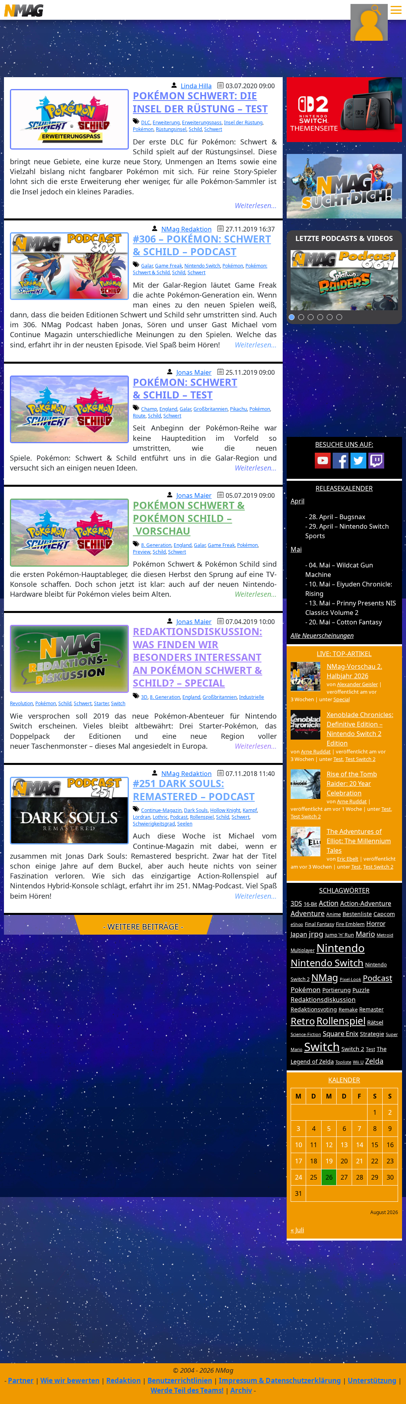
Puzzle (361, 990)
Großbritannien (210, 409)
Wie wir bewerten (70, 1380)
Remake (348, 1009)
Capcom (384, 914)
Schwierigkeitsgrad (154, 823)
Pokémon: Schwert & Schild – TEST (185, 388)
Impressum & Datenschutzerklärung (280, 1380)
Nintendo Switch (202, 265)
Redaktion (123, 1380)
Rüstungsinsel (171, 129)
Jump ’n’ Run (339, 935)
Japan (299, 934)
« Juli (297, 1230)
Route (139, 415)
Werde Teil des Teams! (187, 1390)
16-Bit (310, 903)
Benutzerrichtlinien (179, 1380)
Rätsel (375, 1022)
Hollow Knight (225, 810)
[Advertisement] (344, 385)
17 (298, 1161)
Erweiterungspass (202, 122)
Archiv (241, 1390)
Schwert (213, 129)
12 (329, 1144)
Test (338, 759)
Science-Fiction (306, 1034)
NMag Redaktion (186, 229)
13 (344, 1144)
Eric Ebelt (347, 858)
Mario (365, 934)
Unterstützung (372, 1380)
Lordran (141, 817)
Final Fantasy (319, 924)
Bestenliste (357, 914)
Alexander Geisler (357, 684)
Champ (149, 409)
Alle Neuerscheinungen (322, 635)
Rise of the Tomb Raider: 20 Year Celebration (352, 783)
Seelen (184, 823)
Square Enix (340, 1033)
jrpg (316, 934)
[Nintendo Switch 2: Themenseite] (344, 108)
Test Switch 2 (360, 759)
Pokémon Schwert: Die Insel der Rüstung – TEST (200, 102)
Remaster (371, 1009)
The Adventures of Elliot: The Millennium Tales (359, 841)
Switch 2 (352, 1049)
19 (329, 1161)
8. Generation (156, 545)
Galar (147, 265)
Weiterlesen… (256, 205)
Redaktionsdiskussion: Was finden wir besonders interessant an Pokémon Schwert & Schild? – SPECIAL (197, 656)
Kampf (250, 810)
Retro (303, 1021)
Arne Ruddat (316, 751)
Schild (195, 129)
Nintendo (340, 947)
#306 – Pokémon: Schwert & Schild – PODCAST (202, 245)
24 (298, 1177)
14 (359, 1144)
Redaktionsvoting (314, 1009)
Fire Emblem (350, 924)
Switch (118, 703)
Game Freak (168, 265)
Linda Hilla (196, 86)
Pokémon (143, 129)
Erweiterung (166, 122)
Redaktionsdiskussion (323, 999)
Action (329, 903)
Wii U (358, 1062)
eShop (297, 924)
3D (144, 697)
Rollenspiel (202, 817)
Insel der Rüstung (243, 122)
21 (359, 1161)
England (168, 409)
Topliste (343, 1062)
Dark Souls (196, 810)
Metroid (385, 935)
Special (341, 699)
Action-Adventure (365, 903)
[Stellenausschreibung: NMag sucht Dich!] (344, 185)
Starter (101, 703)
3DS (296, 903)
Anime (333, 914)
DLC (145, 122)
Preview (141, 551)
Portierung (336, 990)
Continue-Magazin (161, 810)
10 (298, 1144)
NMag (324, 977)
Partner (21, 1380)
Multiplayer (303, 950)
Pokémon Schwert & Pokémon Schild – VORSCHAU (189, 517)
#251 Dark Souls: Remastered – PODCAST (194, 789)
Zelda (374, 1061)
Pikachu (238, 409)
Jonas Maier (194, 372)
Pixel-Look (350, 979)
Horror (375, 923)
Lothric (160, 817)
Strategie (372, 1034)
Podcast (179, 817)
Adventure (308, 913)
